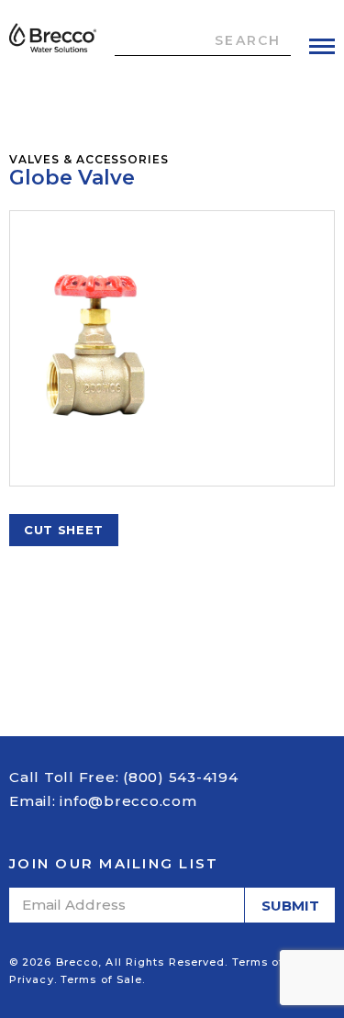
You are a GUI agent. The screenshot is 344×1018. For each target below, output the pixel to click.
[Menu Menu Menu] (322, 46)
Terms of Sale (101, 979)
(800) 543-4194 (181, 777)
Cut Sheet (64, 529)
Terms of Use (271, 962)
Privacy (31, 979)
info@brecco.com (128, 801)
